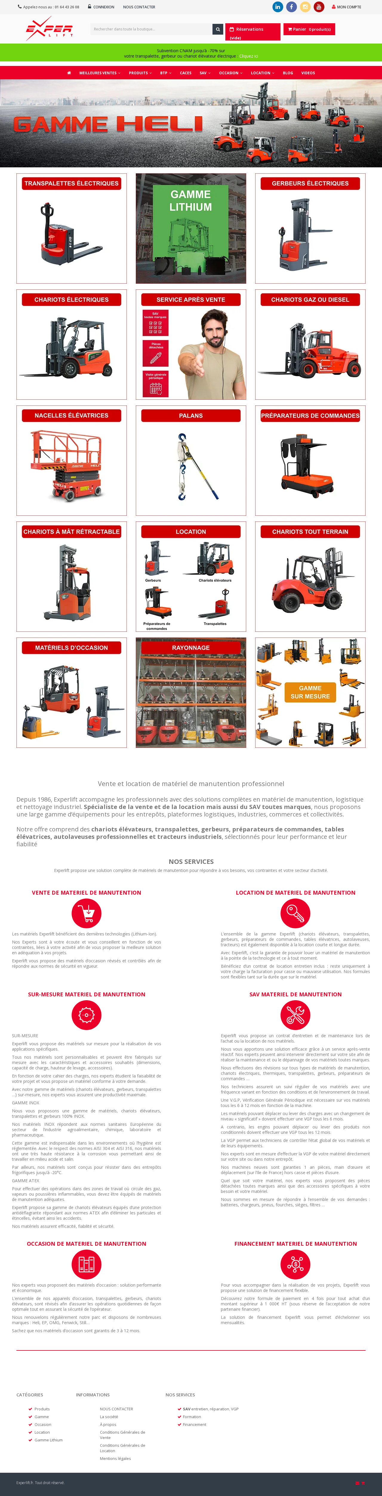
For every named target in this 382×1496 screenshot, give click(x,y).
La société (109, 1416)
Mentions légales (115, 1458)
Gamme (42, 1416)
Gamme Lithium (49, 1440)
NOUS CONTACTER (116, 1409)
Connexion (103, 7)
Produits (42, 1409)
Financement (194, 1424)
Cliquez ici (248, 56)
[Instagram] (305, 6)
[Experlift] (49, 28)
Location (42, 1432)
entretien (199, 1409)
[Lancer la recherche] (217, 29)
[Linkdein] (277, 6)
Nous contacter (139, 7)
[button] (140, 72)
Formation (192, 1416)
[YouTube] (319, 6)
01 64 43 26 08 (67, 7)
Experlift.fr (24, 1482)
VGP (235, 1409)
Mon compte (349, 7)
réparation (219, 1409)
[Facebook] (291, 6)
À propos (108, 1424)
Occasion (43, 1424)
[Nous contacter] (357, 1483)
